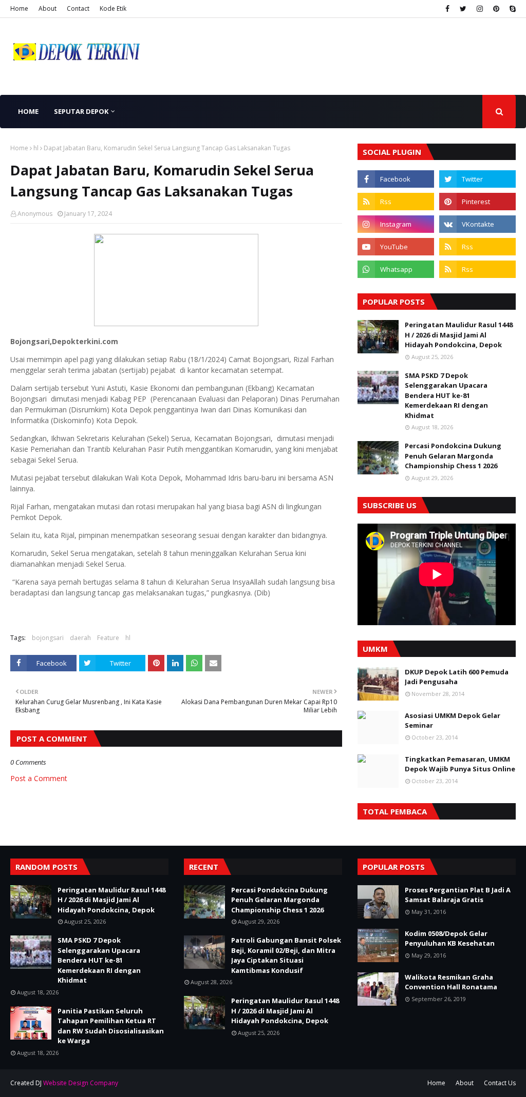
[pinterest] (496, 8)
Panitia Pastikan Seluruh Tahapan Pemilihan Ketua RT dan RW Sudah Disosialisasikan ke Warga (111, 1026)
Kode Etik (113, 8)
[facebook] (447, 8)
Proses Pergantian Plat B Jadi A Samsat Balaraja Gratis (458, 895)
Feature (108, 637)
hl (36, 148)
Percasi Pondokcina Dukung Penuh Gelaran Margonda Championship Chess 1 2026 (453, 455)
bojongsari (48, 637)
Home (19, 8)
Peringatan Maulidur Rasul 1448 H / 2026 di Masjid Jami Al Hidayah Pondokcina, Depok (459, 334)
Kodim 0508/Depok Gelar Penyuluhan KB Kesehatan (450, 938)
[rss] (396, 201)
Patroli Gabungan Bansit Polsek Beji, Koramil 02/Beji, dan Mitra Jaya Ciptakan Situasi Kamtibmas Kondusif (286, 955)
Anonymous (34, 213)
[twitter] (463, 8)
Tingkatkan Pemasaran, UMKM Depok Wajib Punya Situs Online (460, 764)
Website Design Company (80, 1083)
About (48, 8)
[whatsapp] (396, 269)
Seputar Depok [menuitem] (81, 111)
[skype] (511, 8)
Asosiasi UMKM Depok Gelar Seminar (452, 720)
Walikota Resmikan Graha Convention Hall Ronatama (451, 982)
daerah (80, 637)
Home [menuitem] (28, 111)
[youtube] (396, 246)
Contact (78, 8)
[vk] (477, 224)
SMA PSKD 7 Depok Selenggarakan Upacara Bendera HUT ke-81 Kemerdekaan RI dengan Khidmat (446, 395)
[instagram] (479, 8)
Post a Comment (38, 778)
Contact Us (500, 1083)
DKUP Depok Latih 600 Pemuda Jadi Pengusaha (457, 677)
